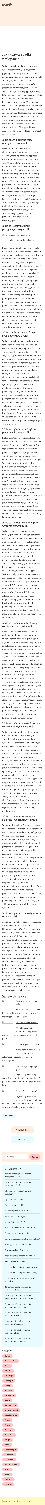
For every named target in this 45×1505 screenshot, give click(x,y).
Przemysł (8, 1430)
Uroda (7, 1469)
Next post (23, 1139)
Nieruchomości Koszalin (16, 1261)
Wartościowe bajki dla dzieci (18, 1210)
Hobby (7, 1385)
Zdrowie (8, 1484)
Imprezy (8, 1390)
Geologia (9, 1380)
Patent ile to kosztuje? (15, 1216)
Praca (7, 1420)
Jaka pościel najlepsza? (26, 1091)
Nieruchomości (11, 1410)
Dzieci (7, 1366)
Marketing (9, 1395)
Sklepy (7, 1440)
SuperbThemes (37, 1501)
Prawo (7, 1425)
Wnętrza (8, 1479)
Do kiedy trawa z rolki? (27, 1022)
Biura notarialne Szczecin (17, 1250)
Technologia (10, 1449)
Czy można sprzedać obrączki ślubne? (22, 1239)
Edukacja (9, 1376)
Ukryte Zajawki (11, 1464)
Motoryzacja (10, 1405)
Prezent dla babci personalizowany (21, 1267)
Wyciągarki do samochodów (18, 1244)
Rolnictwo (9, 1116)
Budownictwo (10, 1361)
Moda (7, 1400)
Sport (7, 1445)
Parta (7, 4)
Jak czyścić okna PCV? (15, 1222)
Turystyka (9, 1459)
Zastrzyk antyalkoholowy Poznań (20, 1255)
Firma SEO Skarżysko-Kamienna (20, 1227)
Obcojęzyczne (11, 1415)
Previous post (23, 1129)
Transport (9, 1454)
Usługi (7, 1474)
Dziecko (8, 1371)
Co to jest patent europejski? (18, 1233)
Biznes (7, 1356)
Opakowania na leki (14, 1199)
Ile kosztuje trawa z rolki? (28, 1044)
